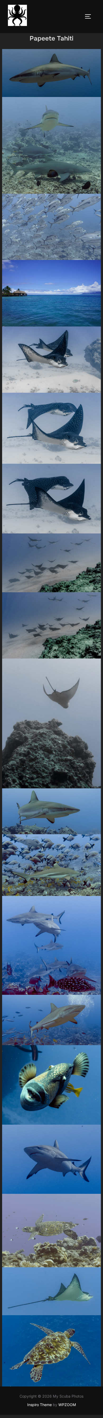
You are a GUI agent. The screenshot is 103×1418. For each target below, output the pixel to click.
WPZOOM (67, 1404)
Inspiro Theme (39, 1404)
